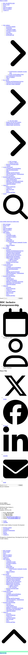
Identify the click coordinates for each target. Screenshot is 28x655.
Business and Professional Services (14, 250)
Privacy (5, 532)
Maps (7, 270)
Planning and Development (13, 271)
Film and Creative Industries (13, 253)
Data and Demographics (12, 269)
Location (8, 238)
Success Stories (10, 274)
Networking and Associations (13, 283)
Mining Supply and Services (13, 257)
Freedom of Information (9, 530)
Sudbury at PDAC (13, 259)
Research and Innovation (12, 262)
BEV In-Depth (6, 224)
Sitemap (5, 533)
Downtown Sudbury (11, 236)
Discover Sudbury (7, 228)
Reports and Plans (10, 295)
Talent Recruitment (11, 284)
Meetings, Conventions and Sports (14, 281)
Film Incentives (10, 278)
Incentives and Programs (9, 276)
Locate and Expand (8, 264)
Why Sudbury (6, 232)
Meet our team (9, 292)
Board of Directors (10, 288)
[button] (9, 221)
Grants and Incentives (11, 280)
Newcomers (9, 239)
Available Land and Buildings (13, 267)
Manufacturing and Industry (13, 256)
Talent (7, 246)
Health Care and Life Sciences (13, 255)
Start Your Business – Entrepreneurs (15, 273)
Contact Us (6, 231)
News (4, 227)
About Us (5, 285)
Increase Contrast (7, 527)
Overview (8, 234)
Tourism (8, 263)
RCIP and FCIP (10, 241)
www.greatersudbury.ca (14, 518)
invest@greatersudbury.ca (13, 517)
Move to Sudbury (7, 229)
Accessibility (6, 529)
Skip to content (3, 0)
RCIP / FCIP (6, 225)
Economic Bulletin (10, 291)
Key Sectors (6, 248)
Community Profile (11, 235)
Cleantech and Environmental (13, 252)
